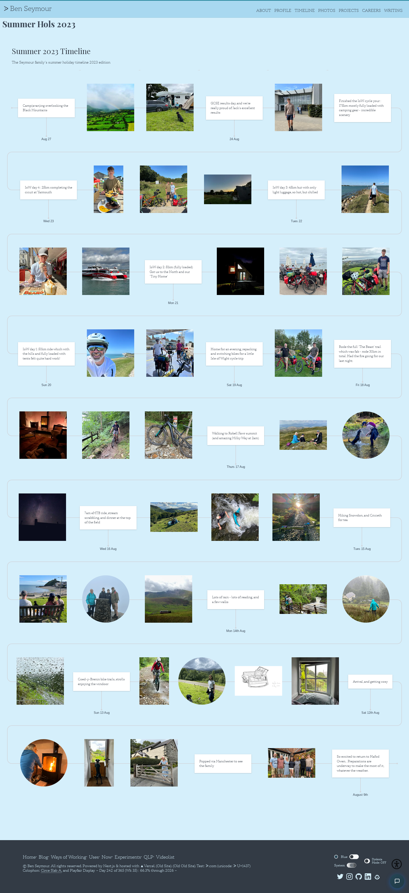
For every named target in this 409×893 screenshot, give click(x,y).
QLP (148, 857)
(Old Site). (164, 866)
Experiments (128, 857)
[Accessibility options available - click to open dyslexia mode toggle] (396, 864)
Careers (371, 10)
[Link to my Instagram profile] (348, 877)
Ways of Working (68, 857)
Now (107, 857)
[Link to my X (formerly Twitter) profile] (339, 877)
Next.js (109, 866)
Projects (349, 10)
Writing (393, 10)
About (263, 10)
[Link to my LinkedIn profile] (367, 877)
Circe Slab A (51, 870)
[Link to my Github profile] (358, 877)
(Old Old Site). (184, 866)
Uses (94, 857)
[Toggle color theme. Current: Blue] (354, 856)
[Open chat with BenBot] (397, 881)
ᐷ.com (211, 866)
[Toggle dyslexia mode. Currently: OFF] (367, 861)
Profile (282, 10)
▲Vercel (147, 866)
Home (29, 857)
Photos (326, 10)
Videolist (165, 857)
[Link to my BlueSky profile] (376, 877)
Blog (43, 857)
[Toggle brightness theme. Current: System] (351, 865)
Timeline (305, 10)
